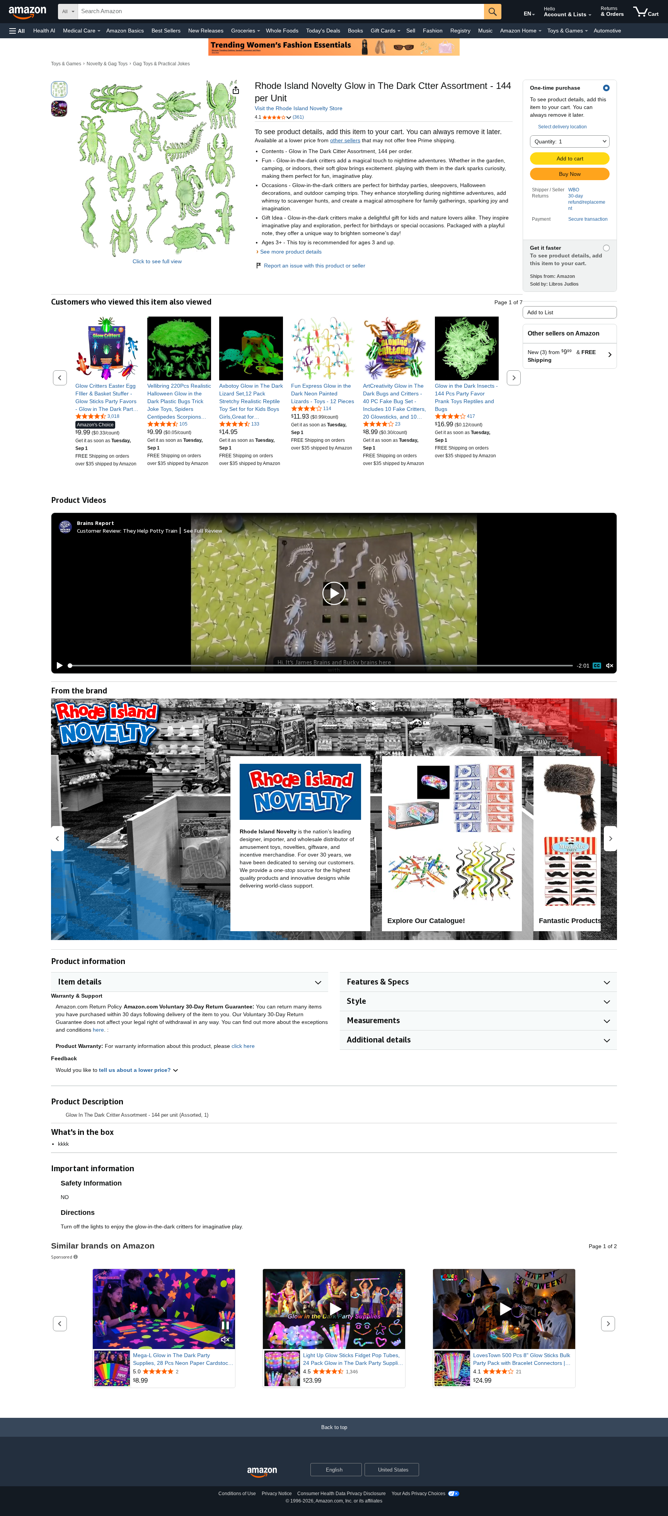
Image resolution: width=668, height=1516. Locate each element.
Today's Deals (323, 30)
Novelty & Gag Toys (107, 63)
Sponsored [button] (61, 1256)
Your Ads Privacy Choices (418, 1493)
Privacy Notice (277, 1493)
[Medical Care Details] (99, 31)
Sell (410, 30)
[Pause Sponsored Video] (225, 1326)
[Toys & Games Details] (586, 31)
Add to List (540, 312)
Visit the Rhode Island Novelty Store (299, 108)
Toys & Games (66, 63)
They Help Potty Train (150, 530)
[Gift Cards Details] (398, 31)
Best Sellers (166, 30)
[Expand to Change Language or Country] (533, 14)
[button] (17, 30)
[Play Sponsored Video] (334, 1309)
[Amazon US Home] (262, 1473)
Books (355, 30)
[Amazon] (28, 11)
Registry (460, 30)
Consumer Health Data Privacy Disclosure (341, 1493)
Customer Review (98, 530)
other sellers (345, 140)
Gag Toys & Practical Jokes (161, 63)
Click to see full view (157, 261)
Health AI (44, 30)
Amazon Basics (125, 30)
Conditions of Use (237, 1493)
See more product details (291, 252)
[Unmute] (609, 665)
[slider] (320, 665)
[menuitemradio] (597, 666)
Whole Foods (282, 30)
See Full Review (203, 530)
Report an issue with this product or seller (314, 265)
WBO (573, 189)
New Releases (205, 30)
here (98, 1030)
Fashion (433, 30)
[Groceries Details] (258, 31)
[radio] (59, 89)
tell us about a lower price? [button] (135, 1070)
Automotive (607, 30)
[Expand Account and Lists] (589, 15)
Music (485, 30)
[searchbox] (281, 11)
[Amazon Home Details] (540, 31)
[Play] (57, 665)
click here (243, 1046)
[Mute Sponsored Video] (225, 1340)
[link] (107, 397)
